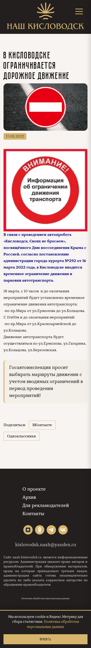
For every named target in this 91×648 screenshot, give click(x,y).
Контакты (33, 514)
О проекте (34, 489)
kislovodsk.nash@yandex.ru (45, 545)
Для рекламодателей (45, 505)
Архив (29, 497)
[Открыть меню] (79, 11)
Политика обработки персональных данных (45, 598)
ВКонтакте (42, 425)
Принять (45, 639)
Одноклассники (21, 436)
